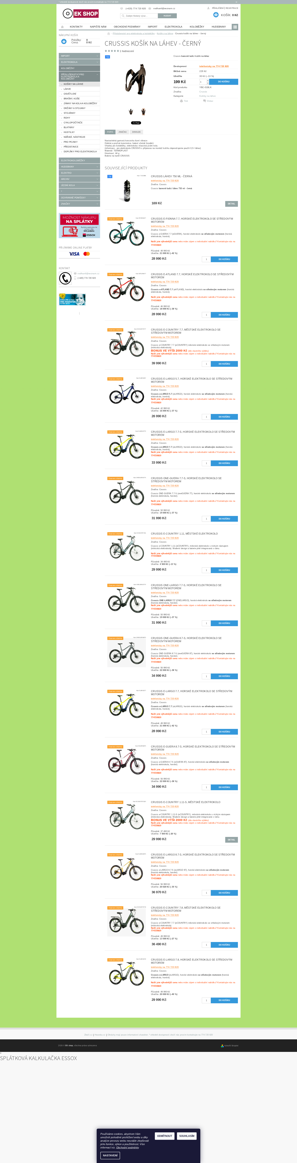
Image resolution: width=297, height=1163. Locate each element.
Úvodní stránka (62, 26)
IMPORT (152, 26)
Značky (65, 204)
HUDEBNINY (219, 26)
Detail (231, 204)
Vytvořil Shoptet (231, 1046)
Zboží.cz (88, 1035)
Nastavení (110, 1155)
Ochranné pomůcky (73, 197)
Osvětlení (70, 94)
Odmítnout (164, 1136)
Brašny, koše (72, 98)
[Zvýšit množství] (207, 80)
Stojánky (69, 113)
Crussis (203, 91)
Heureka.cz (100, 1035)
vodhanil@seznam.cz (88, 273)
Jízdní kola (68, 185)
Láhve (67, 89)
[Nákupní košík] (64, 41)
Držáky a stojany (74, 108)
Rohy (67, 118)
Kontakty (76, 26)
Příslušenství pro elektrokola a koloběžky (72, 76)
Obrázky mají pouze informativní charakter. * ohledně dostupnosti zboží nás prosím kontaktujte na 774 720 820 (160, 1035)
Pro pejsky (70, 142)
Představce (71, 146)
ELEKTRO (66, 173)
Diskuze (136, 132)
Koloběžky (197, 26)
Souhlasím (186, 1136)
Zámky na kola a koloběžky (80, 103)
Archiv (65, 179)
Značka (123, 132)
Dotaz (210, 101)
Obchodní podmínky (127, 26)
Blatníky (69, 127)
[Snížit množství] (207, 83)
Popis (110, 132)
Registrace (232, 8)
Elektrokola (173, 26)
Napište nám (98, 26)
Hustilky (69, 132)
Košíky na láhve (73, 84)
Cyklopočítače (73, 122)
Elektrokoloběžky (73, 160)
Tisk (186, 101)
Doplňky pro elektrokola (80, 151)
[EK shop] (81, 14)
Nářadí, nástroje (74, 137)
